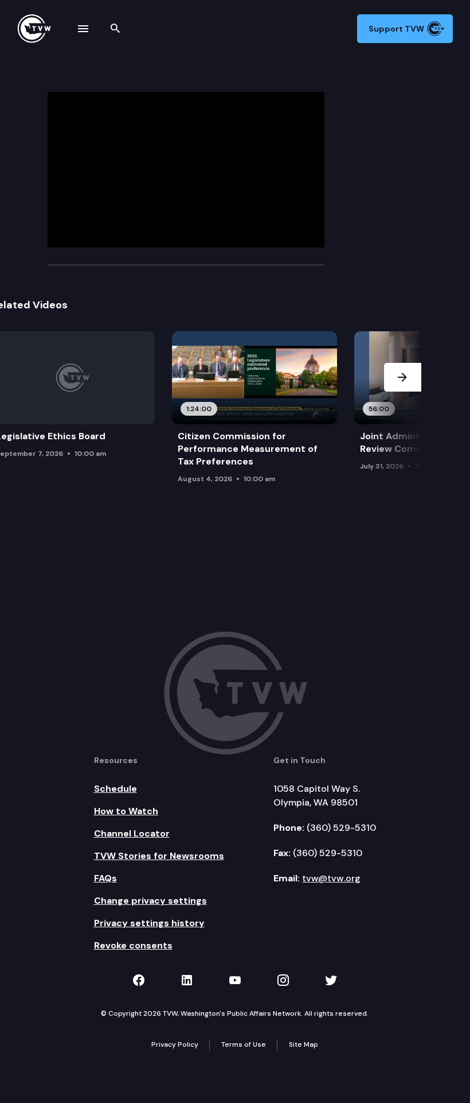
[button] (402, 417)
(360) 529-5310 (341, 828)
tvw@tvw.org (331, 878)
